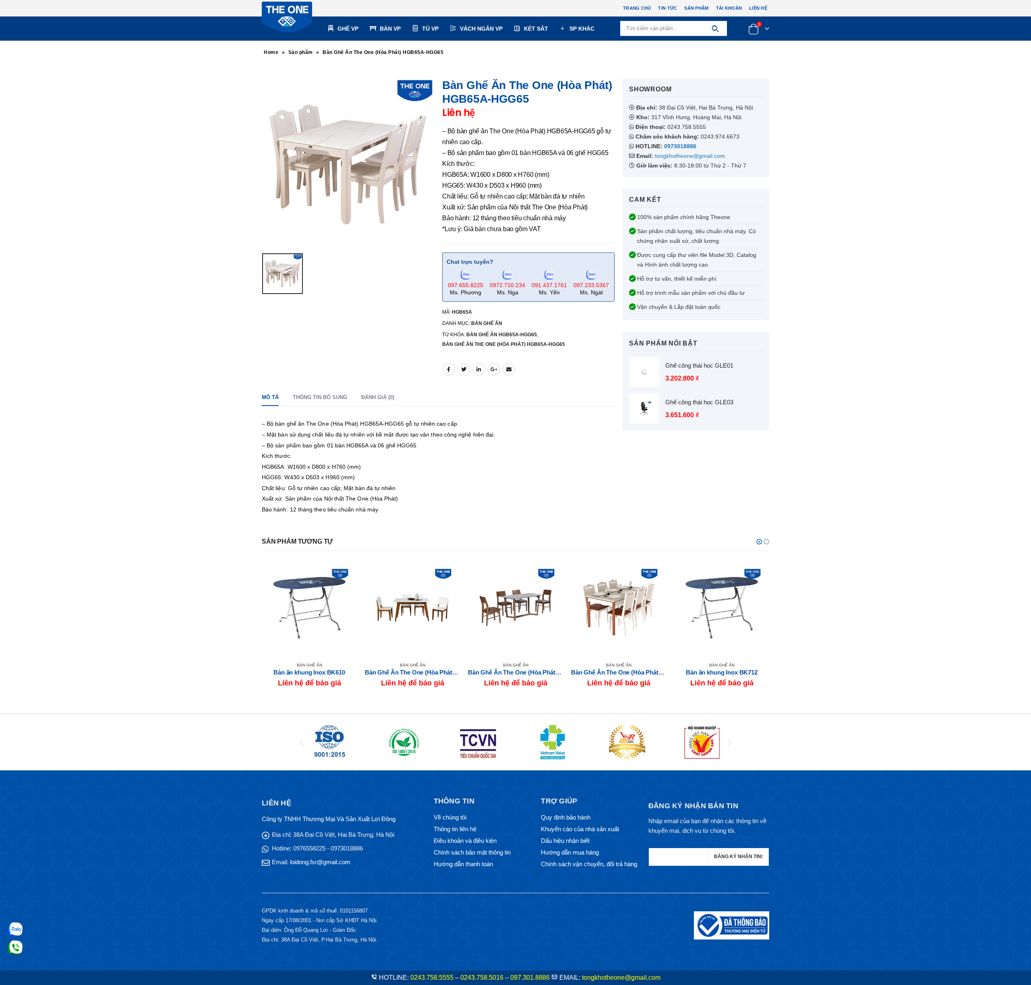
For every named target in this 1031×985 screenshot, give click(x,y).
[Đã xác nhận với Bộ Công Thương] (731, 925)
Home (271, 52)
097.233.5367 (591, 285)
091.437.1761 (549, 285)
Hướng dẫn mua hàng (570, 852)
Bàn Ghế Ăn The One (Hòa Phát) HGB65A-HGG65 (503, 344)
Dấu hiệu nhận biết (565, 840)
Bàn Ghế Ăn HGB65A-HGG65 (501, 334)
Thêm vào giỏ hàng (756, 573)
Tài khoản (729, 8)
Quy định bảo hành (565, 817)
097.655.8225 (465, 285)
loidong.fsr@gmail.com (320, 862)
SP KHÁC (581, 28)
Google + (493, 369)
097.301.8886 (530, 977)
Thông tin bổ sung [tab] (320, 397)
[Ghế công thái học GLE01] (644, 372)
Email (508, 369)
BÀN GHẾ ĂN (486, 323)
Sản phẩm (696, 8)
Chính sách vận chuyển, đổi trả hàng (589, 864)
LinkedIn (478, 369)
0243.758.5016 (481, 977)
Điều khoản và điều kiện (465, 840)
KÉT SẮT (536, 28)
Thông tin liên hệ (455, 829)
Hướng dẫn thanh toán (463, 864)
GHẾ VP (347, 28)
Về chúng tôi (450, 817)
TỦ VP (430, 28)
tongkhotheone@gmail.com (690, 156)
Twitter (463, 369)
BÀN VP (390, 28)
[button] (759, 541)
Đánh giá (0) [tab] (377, 397)
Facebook (448, 369)
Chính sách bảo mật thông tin (472, 852)
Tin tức (667, 8)
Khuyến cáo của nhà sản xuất (580, 829)
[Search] (715, 28)
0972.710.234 (507, 285)
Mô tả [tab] (270, 397)
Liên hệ (758, 8)
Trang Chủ (637, 8)
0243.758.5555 (431, 977)
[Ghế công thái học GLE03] (644, 408)
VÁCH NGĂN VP (481, 28)
